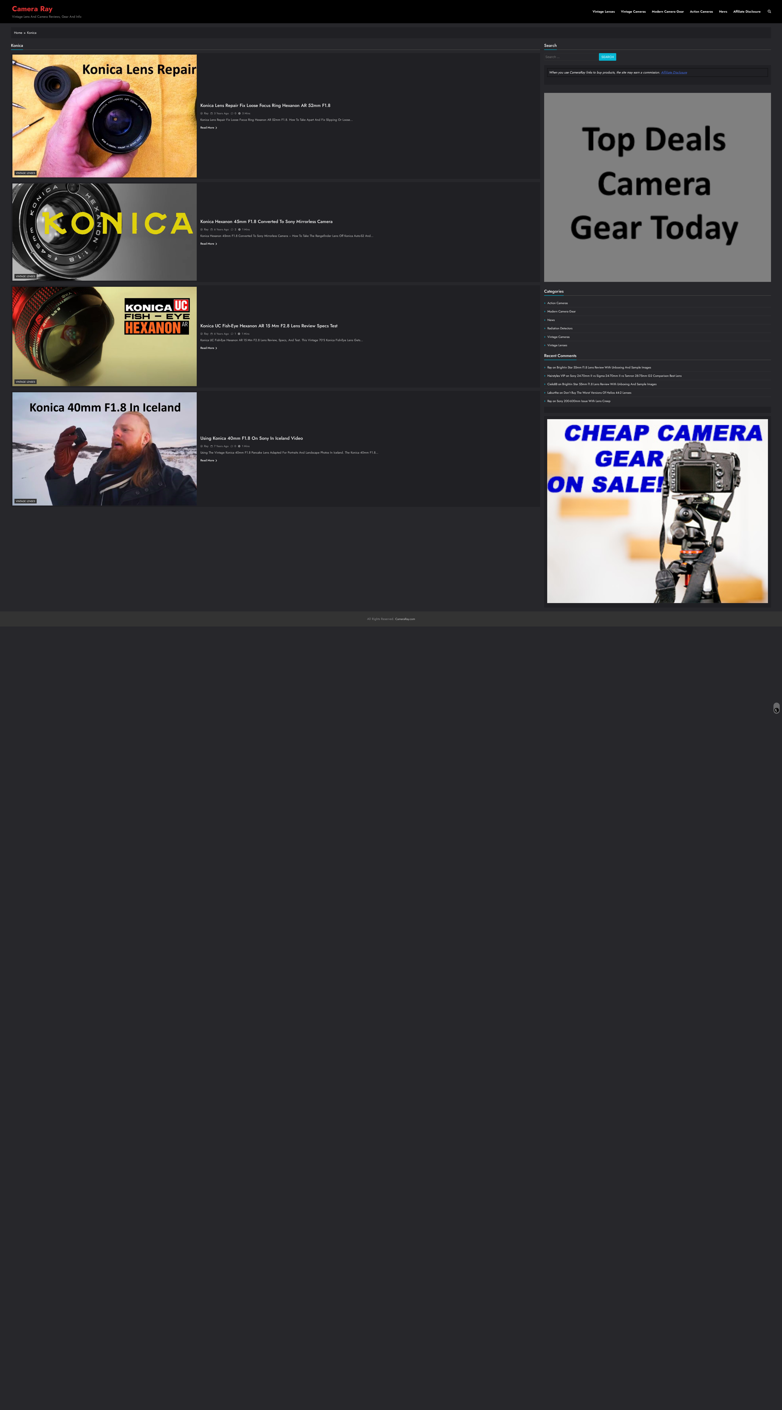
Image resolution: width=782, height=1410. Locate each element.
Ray (206, 113)
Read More (207, 127)
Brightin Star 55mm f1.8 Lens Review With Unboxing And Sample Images (604, 367)
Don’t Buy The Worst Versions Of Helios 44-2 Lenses (597, 392)
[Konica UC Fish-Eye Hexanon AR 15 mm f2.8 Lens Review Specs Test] (104, 336)
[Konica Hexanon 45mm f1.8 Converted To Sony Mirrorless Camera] (104, 232)
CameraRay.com (405, 619)
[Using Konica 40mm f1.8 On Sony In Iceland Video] (104, 449)
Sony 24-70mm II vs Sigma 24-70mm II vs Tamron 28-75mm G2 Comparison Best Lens (626, 376)
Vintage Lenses (604, 11)
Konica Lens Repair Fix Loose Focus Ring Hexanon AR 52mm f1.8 (265, 105)
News (723, 11)
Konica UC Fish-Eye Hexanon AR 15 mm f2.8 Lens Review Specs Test (268, 325)
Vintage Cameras (633, 11)
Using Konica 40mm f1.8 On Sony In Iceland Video (251, 438)
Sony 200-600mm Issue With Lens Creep (584, 401)
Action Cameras (701, 11)
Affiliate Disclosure (747, 11)
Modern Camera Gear (668, 11)
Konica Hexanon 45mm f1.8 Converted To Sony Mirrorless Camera (266, 221)
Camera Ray (32, 8)
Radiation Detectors (559, 328)
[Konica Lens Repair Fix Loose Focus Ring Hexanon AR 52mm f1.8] (104, 116)
